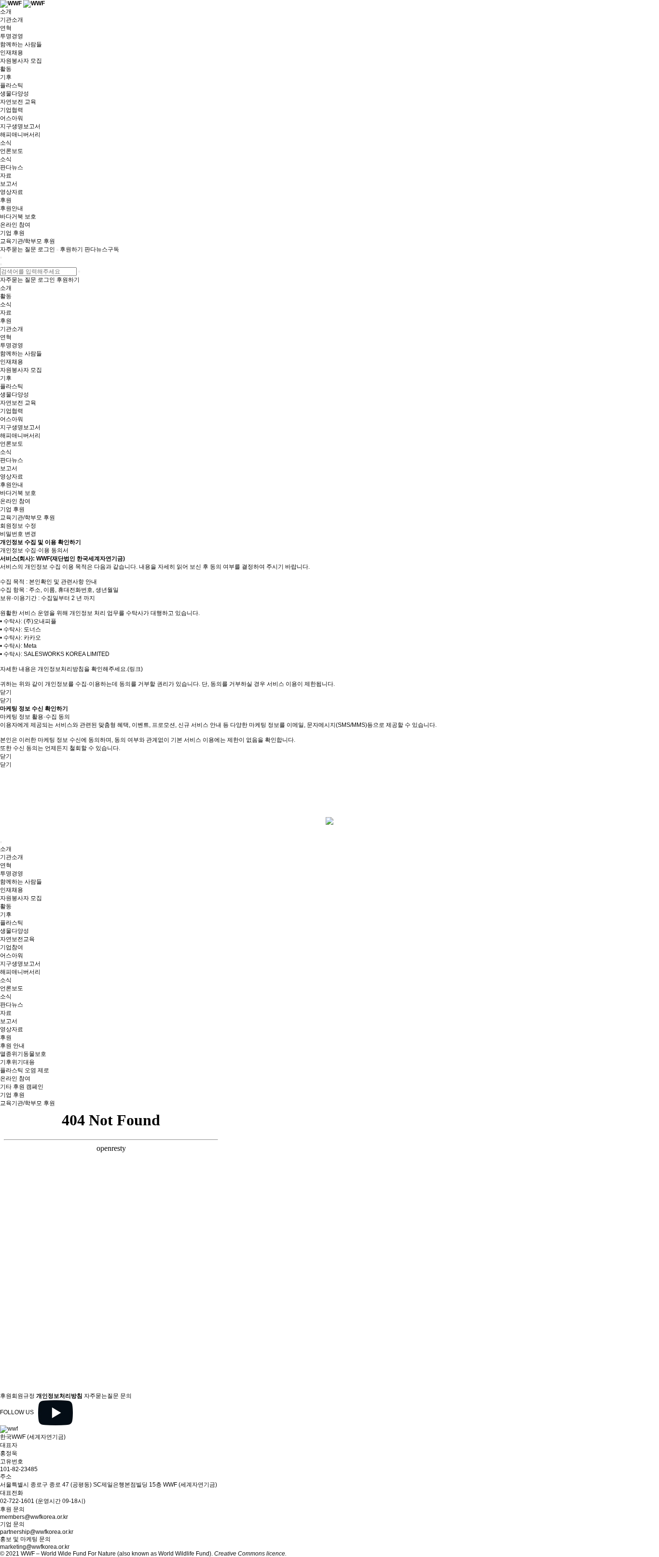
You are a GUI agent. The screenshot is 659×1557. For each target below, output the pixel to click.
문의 (126, 1396)
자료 (6, 175)
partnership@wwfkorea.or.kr (36, 1532)
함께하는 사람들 (21, 44)
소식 (6, 142)
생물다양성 (14, 93)
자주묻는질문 (101, 1396)
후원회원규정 (17, 1396)
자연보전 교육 (18, 101)
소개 (6, 11)
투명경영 (11, 36)
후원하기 (71, 249)
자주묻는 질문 (18, 249)
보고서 (8, 183)
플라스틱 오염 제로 (24, 1070)
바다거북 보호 (18, 216)
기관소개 (11, 19)
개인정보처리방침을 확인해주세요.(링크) (90, 669)
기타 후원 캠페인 (21, 1086)
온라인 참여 (15, 224)
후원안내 (11, 208)
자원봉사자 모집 (21, 60)
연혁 (6, 28)
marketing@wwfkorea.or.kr (34, 1546)
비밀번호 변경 (18, 534)
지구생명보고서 (20, 126)
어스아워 (11, 118)
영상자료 (11, 192)
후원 (6, 200)
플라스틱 (11, 85)
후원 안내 (12, 1045)
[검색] (79, 272)
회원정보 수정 (18, 525)
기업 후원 (12, 233)
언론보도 (11, 151)
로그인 (46, 249)
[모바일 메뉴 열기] (1, 258)
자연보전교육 (17, 939)
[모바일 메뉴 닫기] (1, 264)
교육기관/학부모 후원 (27, 241)
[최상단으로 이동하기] (1, 842)
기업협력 (11, 110)
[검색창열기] (57, 250)
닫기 (6, 692)
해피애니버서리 (20, 134)
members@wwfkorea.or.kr (34, 1517)
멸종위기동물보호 (23, 1054)
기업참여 (11, 947)
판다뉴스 (11, 167)
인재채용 (11, 52)
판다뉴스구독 (101, 249)
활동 (6, 69)
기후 (6, 77)
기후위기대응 (17, 1062)
